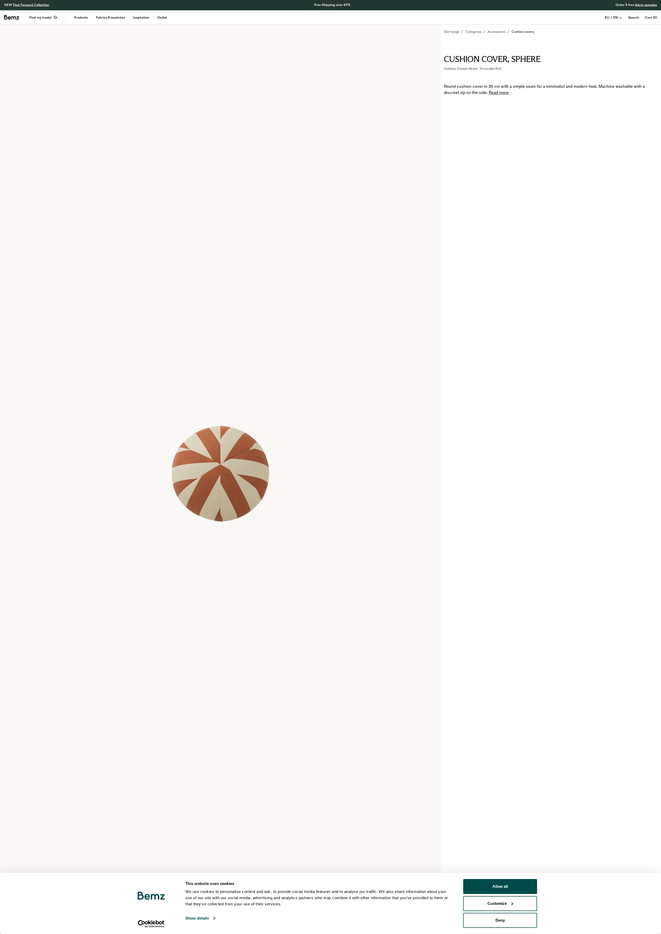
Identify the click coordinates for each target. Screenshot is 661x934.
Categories (473, 32)
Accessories (496, 32)
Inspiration (141, 17)
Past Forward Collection (31, 5)
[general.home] (11, 17)
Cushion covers (523, 32)
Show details (197, 918)
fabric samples (646, 5)
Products (81, 17)
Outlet (162, 17)
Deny (500, 920)
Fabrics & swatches (110, 17)
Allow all (500, 886)
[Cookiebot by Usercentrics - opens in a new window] (151, 924)
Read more (499, 92)
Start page (451, 32)
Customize (497, 903)
